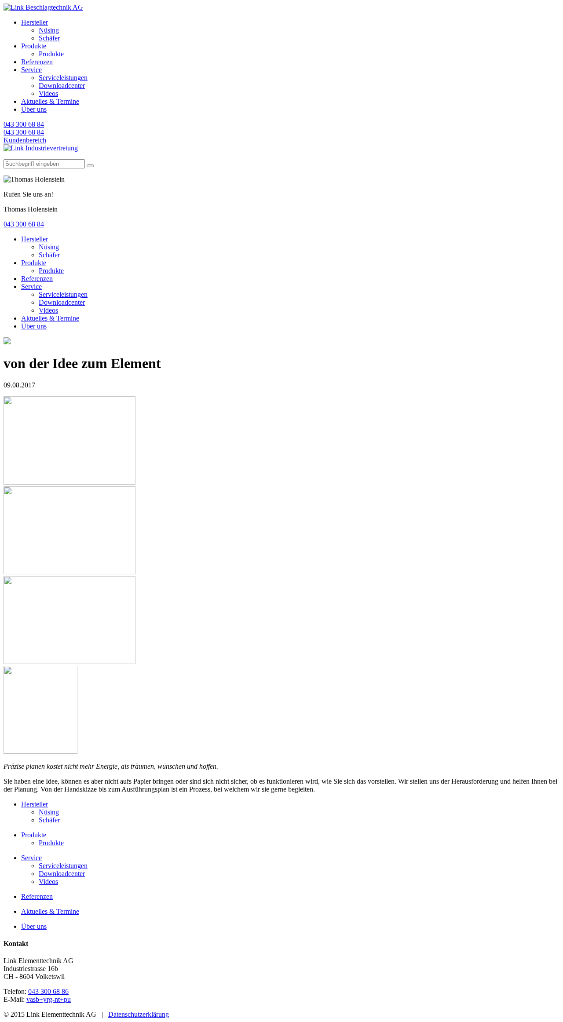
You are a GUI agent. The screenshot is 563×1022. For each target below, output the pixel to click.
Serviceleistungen (63, 77)
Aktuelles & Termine (50, 101)
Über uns (34, 109)
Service (31, 69)
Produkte (33, 46)
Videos (48, 93)
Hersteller (34, 22)
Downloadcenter (62, 85)
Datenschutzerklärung (138, 1014)
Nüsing (49, 30)
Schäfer (49, 38)
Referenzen (37, 62)
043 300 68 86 (48, 991)
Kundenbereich (25, 140)
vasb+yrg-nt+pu (48, 999)
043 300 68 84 (24, 124)
